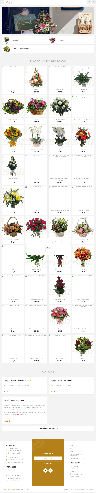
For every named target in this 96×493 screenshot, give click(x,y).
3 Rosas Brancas (59, 89)
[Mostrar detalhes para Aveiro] (83, 136)
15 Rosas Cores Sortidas (36, 299)
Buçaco (60, 149)
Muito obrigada (17, 400)
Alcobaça (82, 358)
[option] (48, 20)
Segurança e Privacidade (13, 478)
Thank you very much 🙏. (21, 380)
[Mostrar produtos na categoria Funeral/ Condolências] (6, 49)
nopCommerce (11, 489)
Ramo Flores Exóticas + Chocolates (60, 210)
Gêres (13, 269)
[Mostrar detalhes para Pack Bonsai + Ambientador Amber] (83, 106)
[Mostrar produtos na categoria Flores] (52, 40)
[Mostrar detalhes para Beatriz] (36, 77)
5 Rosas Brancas (13, 178)
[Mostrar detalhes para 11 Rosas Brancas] (36, 256)
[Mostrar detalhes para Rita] (36, 197)
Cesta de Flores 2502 (82, 299)
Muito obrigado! (65, 380)
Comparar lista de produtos (78, 458)
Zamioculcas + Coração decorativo (83, 329)
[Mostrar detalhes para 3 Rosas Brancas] (60, 77)
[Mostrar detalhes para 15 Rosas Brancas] (13, 286)
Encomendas (74, 469)
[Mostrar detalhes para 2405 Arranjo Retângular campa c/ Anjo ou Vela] (60, 166)
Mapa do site (9, 470)
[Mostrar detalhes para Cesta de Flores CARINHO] (83, 227)
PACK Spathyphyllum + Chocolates (83, 178)
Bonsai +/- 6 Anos (13, 358)
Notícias (72, 451)
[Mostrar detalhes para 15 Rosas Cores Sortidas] (36, 286)
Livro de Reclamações (12, 481)
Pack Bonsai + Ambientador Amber (83, 119)
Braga (59, 329)
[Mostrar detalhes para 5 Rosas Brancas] (13, 166)
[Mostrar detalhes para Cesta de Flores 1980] (13, 227)
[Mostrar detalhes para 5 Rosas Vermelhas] (60, 286)
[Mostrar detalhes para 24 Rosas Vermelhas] (36, 227)
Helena (13, 149)
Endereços (73, 471)
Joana (83, 269)
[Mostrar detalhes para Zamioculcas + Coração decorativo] (83, 316)
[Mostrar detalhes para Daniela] (13, 77)
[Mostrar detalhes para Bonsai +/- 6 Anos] (13, 346)
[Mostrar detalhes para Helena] (13, 136)
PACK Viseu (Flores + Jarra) (36, 329)
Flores (61, 40)
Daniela (13, 89)
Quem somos (10, 473)
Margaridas (59, 358)
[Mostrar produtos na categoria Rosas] (6, 40)
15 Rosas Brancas (13, 299)
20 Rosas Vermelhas (59, 269)
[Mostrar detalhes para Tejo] (36, 166)
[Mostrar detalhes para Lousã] (36, 106)
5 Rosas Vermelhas (59, 299)
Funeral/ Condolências (22, 49)
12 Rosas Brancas (60, 119)
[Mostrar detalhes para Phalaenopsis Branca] (83, 197)
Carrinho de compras (76, 474)
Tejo (36, 178)
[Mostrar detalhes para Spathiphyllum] (83, 77)
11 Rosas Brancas (36, 269)
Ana (13, 210)
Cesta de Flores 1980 (13, 239)
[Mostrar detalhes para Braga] (60, 316)
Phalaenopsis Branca (83, 210)
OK (48, 248)
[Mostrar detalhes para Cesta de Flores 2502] (83, 286)
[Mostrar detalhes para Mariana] (13, 316)
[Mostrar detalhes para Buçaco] (60, 136)
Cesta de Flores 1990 (13, 119)
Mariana (13, 329)
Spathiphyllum (83, 89)
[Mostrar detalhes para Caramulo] (60, 227)
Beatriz (36, 89)
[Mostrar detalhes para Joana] (83, 256)
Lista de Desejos (75, 476)
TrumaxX (26, 489)
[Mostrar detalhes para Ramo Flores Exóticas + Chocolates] (60, 197)
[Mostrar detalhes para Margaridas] (60, 346)
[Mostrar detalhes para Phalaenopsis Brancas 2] (36, 136)
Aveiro (83, 149)
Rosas (15, 40)
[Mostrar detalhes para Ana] (13, 197)
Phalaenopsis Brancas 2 (36, 149)
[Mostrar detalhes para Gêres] (13, 256)
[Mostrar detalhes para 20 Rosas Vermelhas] (60, 256)
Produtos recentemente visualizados (77, 454)
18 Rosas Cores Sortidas (36, 358)
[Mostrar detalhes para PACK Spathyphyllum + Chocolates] (83, 166)
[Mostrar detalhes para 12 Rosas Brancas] (60, 106)
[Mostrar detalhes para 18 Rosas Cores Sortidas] (36, 346)
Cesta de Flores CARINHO (83, 239)
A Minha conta (74, 466)
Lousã (36, 119)
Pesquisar (73, 449)
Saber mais (48, 251)
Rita (36, 210)
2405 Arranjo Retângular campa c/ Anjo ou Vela (59, 179)
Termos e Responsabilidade (14, 475)
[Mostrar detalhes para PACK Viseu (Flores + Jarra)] (36, 316)
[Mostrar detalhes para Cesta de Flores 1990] (13, 106)
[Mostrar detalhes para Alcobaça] (83, 346)
